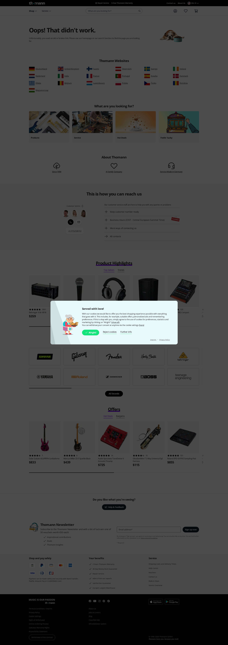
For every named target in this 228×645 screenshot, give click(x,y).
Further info (126, 331)
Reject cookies (110, 331)
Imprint (153, 340)
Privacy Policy (164, 340)
